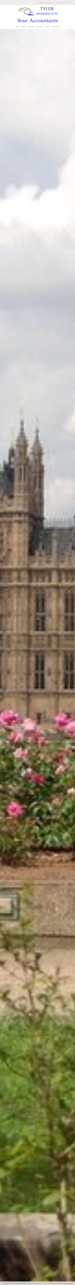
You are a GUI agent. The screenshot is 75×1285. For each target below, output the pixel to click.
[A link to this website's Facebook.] (65, 2)
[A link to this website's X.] (72, 2)
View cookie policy (68, 1283)
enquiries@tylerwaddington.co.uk (45, 2)
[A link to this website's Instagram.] (68, 2)
